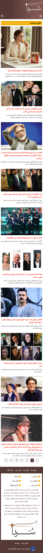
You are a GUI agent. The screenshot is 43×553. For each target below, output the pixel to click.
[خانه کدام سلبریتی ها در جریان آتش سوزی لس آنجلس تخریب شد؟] (21, 260)
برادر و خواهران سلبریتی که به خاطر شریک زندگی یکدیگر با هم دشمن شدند (24, 110)
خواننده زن (33, 481)
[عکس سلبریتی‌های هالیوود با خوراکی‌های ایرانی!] (21, 47)
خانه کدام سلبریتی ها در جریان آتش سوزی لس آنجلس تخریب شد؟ (22, 276)
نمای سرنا (18, 470)
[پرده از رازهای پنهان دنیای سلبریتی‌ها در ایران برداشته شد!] (21, 347)
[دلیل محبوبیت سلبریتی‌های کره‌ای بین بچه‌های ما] (21, 221)
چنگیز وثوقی (14, 485)
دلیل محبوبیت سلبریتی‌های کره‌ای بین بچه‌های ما (24, 237)
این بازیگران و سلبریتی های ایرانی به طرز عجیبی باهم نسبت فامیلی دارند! (23, 195)
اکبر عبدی (34, 485)
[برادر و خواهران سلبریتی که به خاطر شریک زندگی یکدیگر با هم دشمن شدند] (21, 93)
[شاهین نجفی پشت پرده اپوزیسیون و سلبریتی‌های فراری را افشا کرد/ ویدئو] (21, 302)
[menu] (40, 16)
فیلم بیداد (15, 481)
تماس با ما (25, 543)
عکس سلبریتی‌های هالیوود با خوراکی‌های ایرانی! (25, 70)
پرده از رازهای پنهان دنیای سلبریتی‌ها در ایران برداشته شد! (23, 364)
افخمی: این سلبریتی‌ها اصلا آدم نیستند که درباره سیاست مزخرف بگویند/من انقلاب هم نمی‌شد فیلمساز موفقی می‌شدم (21, 155)
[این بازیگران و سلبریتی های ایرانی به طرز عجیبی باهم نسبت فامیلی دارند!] (21, 180)
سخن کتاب (10, 470)
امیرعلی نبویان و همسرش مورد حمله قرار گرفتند (24, 404)
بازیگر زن (34, 476)
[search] (2, 16)
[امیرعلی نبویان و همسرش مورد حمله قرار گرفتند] (21, 389)
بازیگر (16, 476)
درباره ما (17, 543)
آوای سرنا (26, 470)
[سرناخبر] (32, 6)
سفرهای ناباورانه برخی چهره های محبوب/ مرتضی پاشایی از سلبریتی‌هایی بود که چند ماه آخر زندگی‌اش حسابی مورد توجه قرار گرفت (21, 447)
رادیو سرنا (34, 470)
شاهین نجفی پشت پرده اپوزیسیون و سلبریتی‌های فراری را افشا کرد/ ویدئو (22, 321)
